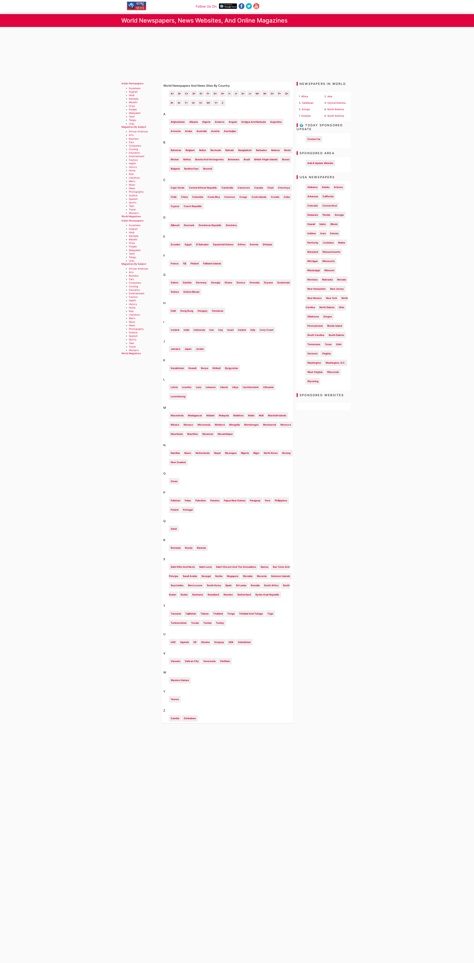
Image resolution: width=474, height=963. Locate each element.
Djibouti (175, 225)
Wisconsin (333, 372)
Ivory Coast (266, 330)
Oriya (132, 106)
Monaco (188, 424)
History (133, 167)
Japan (188, 349)
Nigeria (245, 453)
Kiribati (217, 368)
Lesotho (186, 387)
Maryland (312, 252)
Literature (134, 177)
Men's (132, 181)
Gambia (187, 282)
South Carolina (315, 335)
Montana (312, 279)
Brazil (247, 159)
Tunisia (207, 623)
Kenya (204, 368)
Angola (233, 122)
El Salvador (202, 244)
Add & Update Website (320, 163)
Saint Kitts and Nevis (183, 567)
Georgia (215, 282)
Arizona (338, 187)
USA (230, 642)
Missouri (329, 270)
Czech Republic (193, 206)
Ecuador (175, 244)
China (184, 197)
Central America (336, 102)
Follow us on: (206, 6)
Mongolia (234, 424)
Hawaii (311, 224)
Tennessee (313, 344)
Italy (252, 330)
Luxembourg (178, 396)
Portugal (188, 509)
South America (335, 115)
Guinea (175, 291)
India (186, 330)
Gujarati (133, 91)
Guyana (268, 282)
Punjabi (133, 109)
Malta (251, 415)
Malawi (210, 415)
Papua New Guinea (234, 500)
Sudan (184, 594)
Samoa (264, 567)
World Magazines (131, 216)
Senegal (206, 576)
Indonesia (199, 330)
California (328, 196)
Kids (131, 174)
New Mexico (314, 298)
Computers (135, 145)
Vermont (312, 353)
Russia (188, 547)
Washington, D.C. (335, 362)
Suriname (197, 594)
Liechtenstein (251, 387)
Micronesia (204, 424)
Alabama (312, 187)
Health (132, 163)
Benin (287, 150)
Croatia (275, 197)
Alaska (325, 187)
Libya (235, 387)
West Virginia (315, 372)
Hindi (131, 95)
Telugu (132, 120)
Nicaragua (230, 453)
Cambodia (227, 187)
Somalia (255, 585)
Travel (132, 209)
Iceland (175, 330)
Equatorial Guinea (223, 244)
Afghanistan (178, 122)
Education (134, 152)
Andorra (219, 122)
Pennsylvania (315, 325)
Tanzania (176, 613)
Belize (202, 150)
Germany (201, 282)
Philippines (281, 500)
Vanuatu (175, 661)
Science (133, 195)
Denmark (189, 225)
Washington (314, 362)
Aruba (188, 131)
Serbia (218, 576)
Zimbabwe (190, 718)
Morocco (286, 424)
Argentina (276, 122)
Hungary (203, 310)
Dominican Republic (210, 225)
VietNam (225, 661)
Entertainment (136, 156)
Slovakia (247, 576)
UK (195, 642)
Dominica (231, 225)
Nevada (341, 279)
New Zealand (178, 462)
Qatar (174, 528)
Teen (131, 206)
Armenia (176, 131)
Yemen (175, 699)
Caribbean (307, 102)
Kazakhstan (177, 368)
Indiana (311, 233)
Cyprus (175, 206)
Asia (329, 96)
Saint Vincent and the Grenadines (236, 567)
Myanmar (207, 434)
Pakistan (175, 500)
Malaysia (224, 415)
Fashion (133, 160)
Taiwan (205, 613)
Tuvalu (195, 623)
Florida (326, 215)
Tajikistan (190, 613)
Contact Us (313, 139)
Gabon (174, 282)
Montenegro (251, 424)
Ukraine (205, 642)
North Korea (271, 453)
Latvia (174, 387)
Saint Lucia (205, 567)
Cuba (287, 197)
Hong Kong (186, 310)
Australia (201, 131)
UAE (173, 642)
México (175, 424)
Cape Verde (177, 187)
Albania (193, 122)
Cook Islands (259, 197)
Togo (270, 613)
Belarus (275, 150)
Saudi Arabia (190, 576)
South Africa (271, 585)
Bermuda (216, 150)
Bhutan (175, 159)
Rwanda (201, 547)
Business (134, 138)
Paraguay (255, 500)
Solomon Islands (280, 576)
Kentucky (312, 242)
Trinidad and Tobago (251, 613)
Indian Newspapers (132, 83)
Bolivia (187, 159)
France (175, 263)
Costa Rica (214, 197)
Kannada (133, 98)
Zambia (175, 718)
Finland (195, 263)
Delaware (312, 215)
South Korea (214, 585)
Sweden (228, 594)
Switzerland (244, 594)
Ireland (242, 330)
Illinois (334, 224)
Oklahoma (313, 316)
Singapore (232, 576)
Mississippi (313, 270)
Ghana (228, 282)
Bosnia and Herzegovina (209, 159)
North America (335, 109)
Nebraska (327, 279)
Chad (270, 187)
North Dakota (326, 307)
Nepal (217, 453)
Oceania (306, 115)
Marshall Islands (277, 415)
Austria (215, 131)
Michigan (312, 261)
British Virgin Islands (266, 159)
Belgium (190, 150)
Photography (136, 191)
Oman (174, 481)
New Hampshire (316, 288)
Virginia (326, 353)
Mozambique (225, 434)
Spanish (133, 199)
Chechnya (284, 187)
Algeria (206, 122)
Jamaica (175, 349)
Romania (176, 547)
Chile (174, 197)
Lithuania (268, 387)
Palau (188, 500)
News (132, 188)
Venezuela (209, 661)
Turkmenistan (179, 623)
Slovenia (262, 576)
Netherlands (203, 453)
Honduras (217, 310)
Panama (214, 500)
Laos (198, 387)
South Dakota (336, 335)
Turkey (220, 623)
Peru (267, 500)
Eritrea (241, 244)
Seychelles (177, 585)
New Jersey (337, 288)
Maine (341, 242)
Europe (306, 109)
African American (138, 131)
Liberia (224, 387)
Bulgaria (175, 168)
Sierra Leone (195, 585)
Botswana (233, 159)
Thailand (218, 613)
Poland (174, 509)
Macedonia (177, 415)
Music (132, 184)
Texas (328, 344)
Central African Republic (203, 187)
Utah (338, 344)
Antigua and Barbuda (253, 122)
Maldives (238, 415)
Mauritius (192, 434)
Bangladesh (245, 150)
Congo (243, 197)
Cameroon (244, 187)
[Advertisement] (237, 55)
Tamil (132, 116)
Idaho (322, 224)
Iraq (220, 330)
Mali (261, 415)
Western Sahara (180, 680)
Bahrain (229, 150)
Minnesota (328, 261)
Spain (228, 585)
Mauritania (177, 434)
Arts (131, 135)
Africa (304, 96)
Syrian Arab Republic (267, 594)
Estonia (254, 244)
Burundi (207, 168)
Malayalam (135, 113)
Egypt (188, 244)
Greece (240, 282)
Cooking (133, 149)
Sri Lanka (241, 585)
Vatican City (192, 661)
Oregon (327, 316)
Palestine (200, 500)
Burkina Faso (191, 168)
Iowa (323, 233)
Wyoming (312, 381)
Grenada (254, 282)
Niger (256, 453)
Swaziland (213, 594)
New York (331, 298)
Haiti (173, 310)
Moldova (220, 424)
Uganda (184, 642)
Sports (132, 202)
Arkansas (312, 196)
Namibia (175, 453)
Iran (211, 330)
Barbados (261, 150)
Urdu (131, 123)
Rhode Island (334, 325)
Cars (131, 142)
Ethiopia (267, 244)
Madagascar (195, 415)
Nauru (187, 453)
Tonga (231, 613)
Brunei (285, 159)
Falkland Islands (212, 263)
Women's (134, 213)
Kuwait (192, 368)
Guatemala (283, 282)
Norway (286, 453)
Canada (258, 187)
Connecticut (329, 205)
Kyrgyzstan (231, 368)
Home (132, 170)
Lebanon (211, 387)
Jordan (200, 349)
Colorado (312, 205)
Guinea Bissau (191, 291)
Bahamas (176, 150)
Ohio (341, 307)
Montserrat (269, 424)
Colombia (197, 197)
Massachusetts (331, 252)
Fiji (184, 263)
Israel (230, 330)
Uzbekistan (244, 642)
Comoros (229, 197)
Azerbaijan (230, 131)
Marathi (133, 102)
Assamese (134, 88)
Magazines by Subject (133, 127)
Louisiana (328, 242)
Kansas (334, 233)
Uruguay (219, 642)
